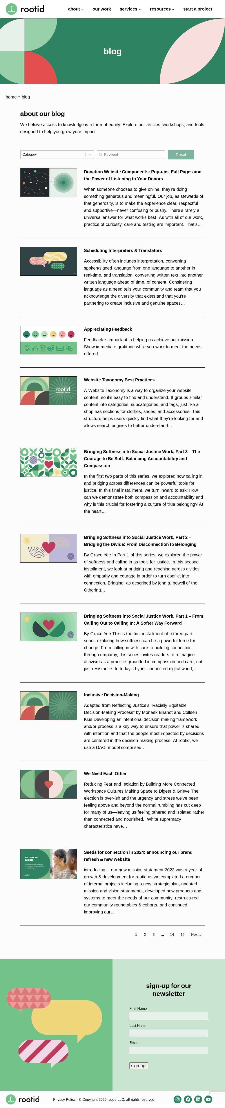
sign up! (139, 1065)
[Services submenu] (139, 9)
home (11, 97)
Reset (181, 154)
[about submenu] (82, 9)
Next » (196, 934)
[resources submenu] (173, 9)
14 (172, 934)
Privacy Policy (64, 1099)
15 (183, 934)
